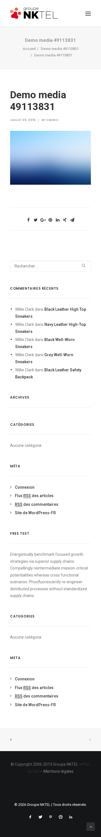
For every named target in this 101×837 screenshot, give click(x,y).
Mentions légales (58, 771)
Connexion (25, 487)
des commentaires (36, 504)
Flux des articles (34, 495)
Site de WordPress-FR (35, 513)
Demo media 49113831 (60, 49)
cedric (52, 120)
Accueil (29, 49)
